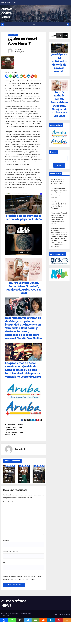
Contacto (67, 614)
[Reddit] (25, 76)
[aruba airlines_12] (23, 400)
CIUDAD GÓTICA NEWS (6, 13)
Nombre (6, 540)
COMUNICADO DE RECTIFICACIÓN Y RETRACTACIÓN (57, 182)
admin (19, 49)
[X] (14, 76)
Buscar (53, 152)
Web (4, 563)
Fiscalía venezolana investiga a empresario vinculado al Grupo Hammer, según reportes (59, 193)
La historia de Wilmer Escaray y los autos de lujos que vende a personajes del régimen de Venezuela (14, 430)
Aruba (61, 614)
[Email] (21, 76)
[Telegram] (17, 76)
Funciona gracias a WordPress (10, 613)
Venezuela (12, 35)
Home (55, 614)
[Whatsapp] (10, 76)
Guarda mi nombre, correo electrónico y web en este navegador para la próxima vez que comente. (22, 578)
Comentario (8, 502)
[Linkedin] (28, 76)
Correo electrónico (10, 551)
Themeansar (5, 615)
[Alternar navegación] (34, 24)
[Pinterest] (32, 76)
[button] (64, 24)
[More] (35, 76)
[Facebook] (7, 76)
